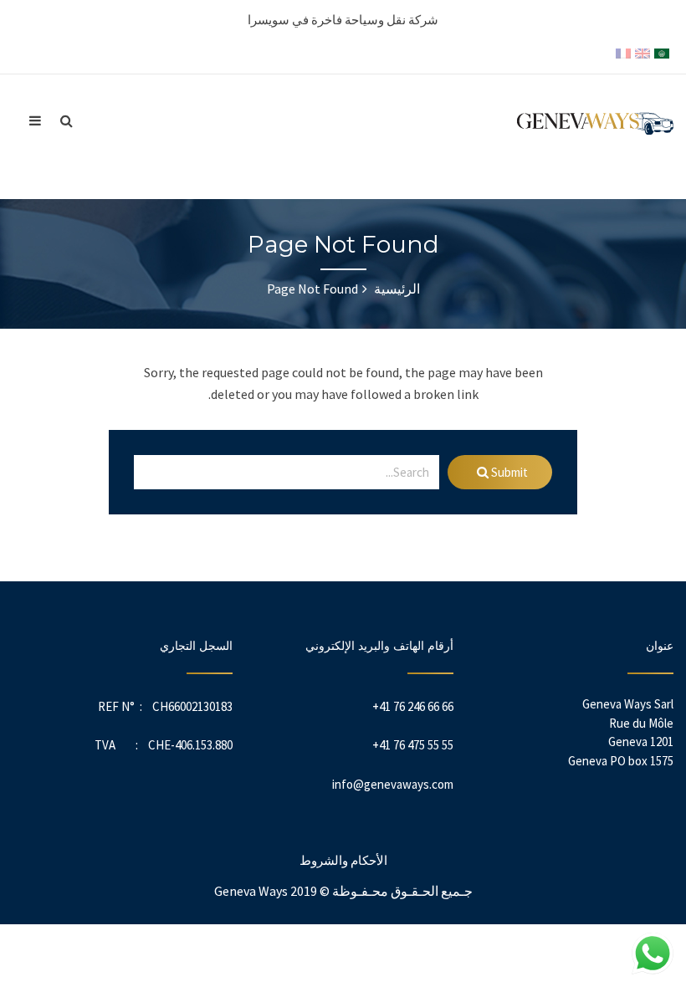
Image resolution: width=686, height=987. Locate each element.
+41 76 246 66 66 (412, 706)
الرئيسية (395, 288)
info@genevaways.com (392, 784)
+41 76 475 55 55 (412, 745)
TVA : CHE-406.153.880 (164, 745)
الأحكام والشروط (343, 860)
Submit (508, 472)
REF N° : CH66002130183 (165, 706)
